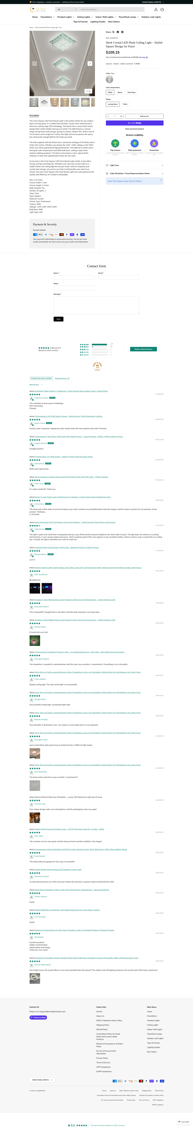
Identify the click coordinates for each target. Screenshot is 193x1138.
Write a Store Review (143, 349)
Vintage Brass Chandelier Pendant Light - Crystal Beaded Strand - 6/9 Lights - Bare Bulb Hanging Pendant (79, 652)
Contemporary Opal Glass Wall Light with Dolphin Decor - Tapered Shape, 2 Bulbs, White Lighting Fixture (79, 436)
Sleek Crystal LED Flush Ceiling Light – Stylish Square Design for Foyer (48, 27)
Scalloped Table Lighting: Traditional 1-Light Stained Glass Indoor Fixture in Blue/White (71, 391)
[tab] (34, 115)
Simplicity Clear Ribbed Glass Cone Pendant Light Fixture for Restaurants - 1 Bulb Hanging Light (75, 600)
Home (35, 17)
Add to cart (144, 116)
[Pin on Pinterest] (122, 32)
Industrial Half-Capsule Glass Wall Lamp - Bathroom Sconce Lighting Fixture (67, 547)
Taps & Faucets (80, 21)
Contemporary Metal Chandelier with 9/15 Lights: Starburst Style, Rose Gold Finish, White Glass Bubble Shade (81, 849)
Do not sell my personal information (112, 1100)
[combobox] (99, 9)
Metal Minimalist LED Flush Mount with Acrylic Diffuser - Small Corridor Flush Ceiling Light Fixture (75, 522)
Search (99, 1011)
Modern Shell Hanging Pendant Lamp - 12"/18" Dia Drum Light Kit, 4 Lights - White (69, 829)
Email (100, 273)
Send (58, 319)
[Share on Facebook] (118, 32)
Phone (56, 284)
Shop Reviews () (62, 378)
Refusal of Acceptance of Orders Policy (152, 1095)
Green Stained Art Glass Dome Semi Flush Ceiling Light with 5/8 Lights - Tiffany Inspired (71, 477)
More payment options (134, 129)
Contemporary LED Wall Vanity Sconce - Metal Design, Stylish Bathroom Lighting (68, 416)
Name (56, 273)
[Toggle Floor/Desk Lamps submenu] (138, 17)
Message (57, 294)
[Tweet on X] (113, 32)
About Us (100, 1016)
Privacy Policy (102, 1058)
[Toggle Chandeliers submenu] (53, 17)
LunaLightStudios (39, 1090)
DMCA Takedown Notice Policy (109, 1020)
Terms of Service (103, 1062)
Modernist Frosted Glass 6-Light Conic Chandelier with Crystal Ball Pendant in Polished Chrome (74, 930)
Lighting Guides (98, 21)
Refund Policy (102, 1029)
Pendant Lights (64, 17)
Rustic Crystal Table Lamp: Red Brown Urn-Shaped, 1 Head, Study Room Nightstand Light (72, 497)
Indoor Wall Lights (104, 17)
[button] (162, 9)
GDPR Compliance (104, 1071)
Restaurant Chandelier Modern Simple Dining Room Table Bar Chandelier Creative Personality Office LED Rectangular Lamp (86, 958)
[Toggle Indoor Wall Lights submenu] (115, 17)
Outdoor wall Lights (151, 17)
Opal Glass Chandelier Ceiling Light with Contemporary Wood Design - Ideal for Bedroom (72, 890)
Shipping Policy (102, 1025)
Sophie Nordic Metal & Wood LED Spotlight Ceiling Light (58, 869)
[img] (50, 348)
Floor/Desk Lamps (127, 17)
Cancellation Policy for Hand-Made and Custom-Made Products (108, 1036)
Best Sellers (114, 21)
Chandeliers (46, 17)
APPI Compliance (103, 1067)
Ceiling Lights (83, 17)
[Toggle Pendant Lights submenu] (73, 17)
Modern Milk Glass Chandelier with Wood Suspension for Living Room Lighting (67, 910)
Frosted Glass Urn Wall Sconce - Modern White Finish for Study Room (64, 457)
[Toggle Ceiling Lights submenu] (92, 17)
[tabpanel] (62, 166)
